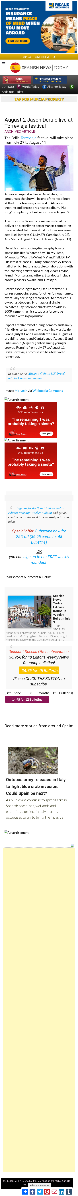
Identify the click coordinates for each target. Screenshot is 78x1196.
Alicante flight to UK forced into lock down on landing (36, 375)
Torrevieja (28, 138)
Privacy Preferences (39, 1185)
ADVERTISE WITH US (45, 56)
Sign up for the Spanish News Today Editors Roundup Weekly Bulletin (36, 510)
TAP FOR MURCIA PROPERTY (39, 99)
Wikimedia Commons (47, 391)
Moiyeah (21, 391)
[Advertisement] (39, 1010)
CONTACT (28, 56)
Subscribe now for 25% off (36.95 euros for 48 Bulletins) (41, 536)
